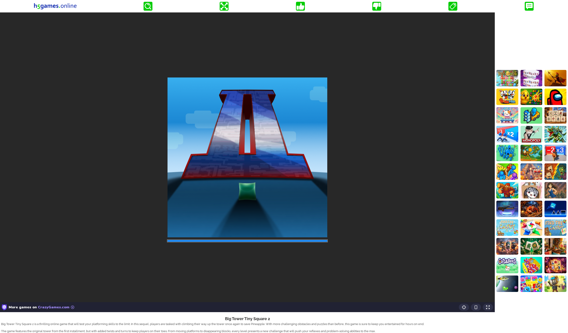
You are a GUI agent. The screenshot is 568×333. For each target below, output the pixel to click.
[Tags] (452, 6)
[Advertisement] (531, 40)
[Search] (148, 6)
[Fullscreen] (224, 6)
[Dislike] (376, 6)
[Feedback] (529, 6)
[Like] (300, 6)
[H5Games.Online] (55, 6)
